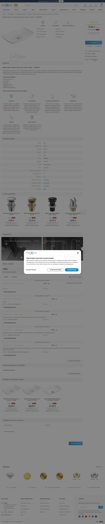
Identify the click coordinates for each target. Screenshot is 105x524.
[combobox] (78, 253)
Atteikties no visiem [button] (55, 269)
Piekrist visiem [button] (72, 269)
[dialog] (52, 262)
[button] (31, 270)
